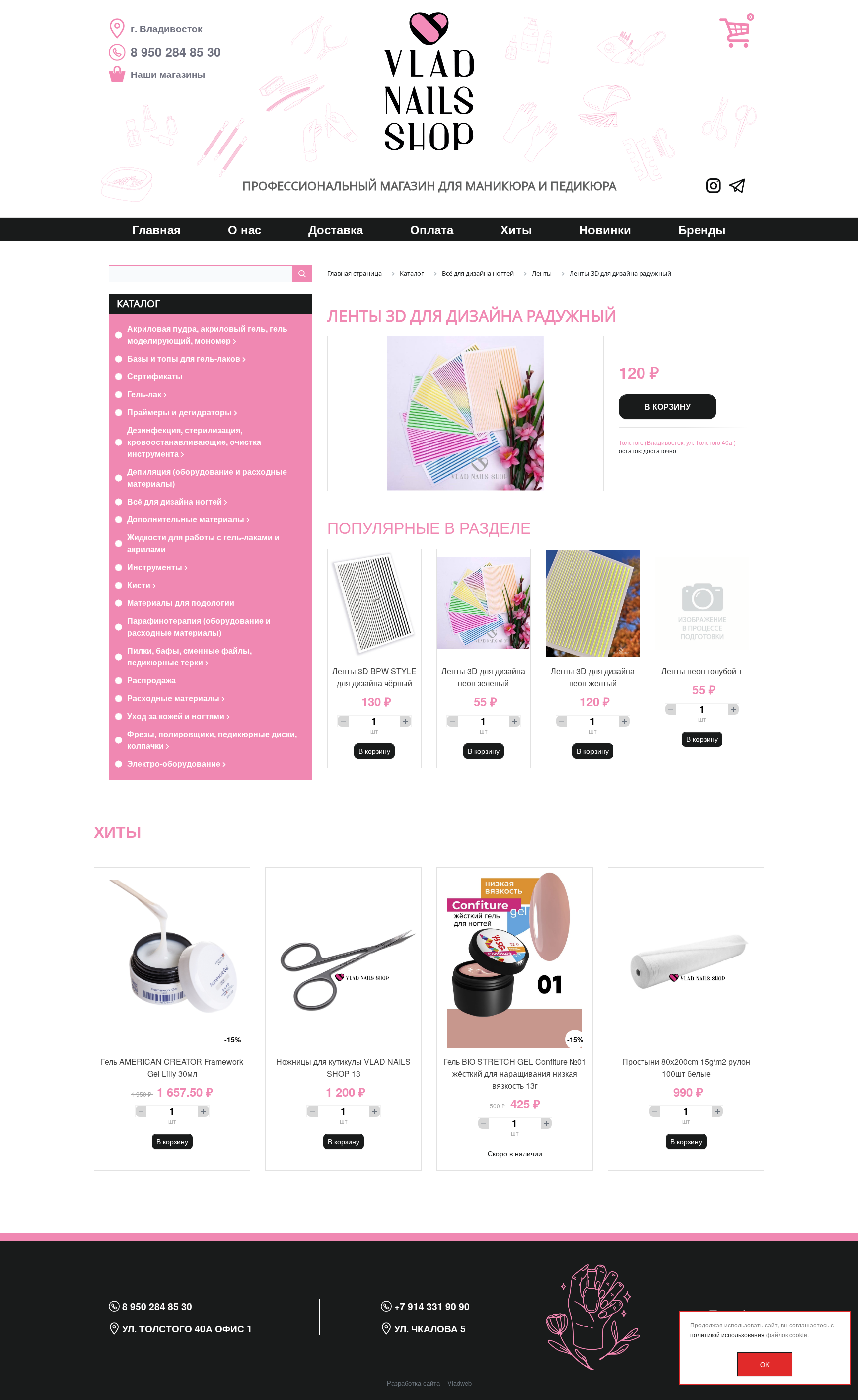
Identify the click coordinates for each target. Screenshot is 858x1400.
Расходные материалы (174, 698)
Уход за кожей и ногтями (176, 716)
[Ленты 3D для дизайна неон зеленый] (483, 603)
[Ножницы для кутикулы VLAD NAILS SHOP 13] (343, 958)
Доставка (335, 229)
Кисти (139, 584)
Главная (156, 229)
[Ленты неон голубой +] (702, 603)
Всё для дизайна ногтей (175, 501)
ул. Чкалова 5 (429, 1328)
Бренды (702, 229)
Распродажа (151, 680)
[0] (734, 33)
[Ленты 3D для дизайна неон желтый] (593, 603)
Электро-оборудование (174, 763)
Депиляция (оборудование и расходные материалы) (207, 477)
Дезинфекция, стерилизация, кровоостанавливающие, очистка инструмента (194, 441)
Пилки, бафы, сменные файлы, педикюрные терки (189, 656)
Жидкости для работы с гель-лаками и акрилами (203, 543)
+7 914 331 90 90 (431, 1306)
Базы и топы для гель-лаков (184, 358)
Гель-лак (145, 394)
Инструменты (155, 567)
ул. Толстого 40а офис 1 (186, 1328)
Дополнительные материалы (186, 519)
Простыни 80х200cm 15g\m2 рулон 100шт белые (686, 1067)
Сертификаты (155, 376)
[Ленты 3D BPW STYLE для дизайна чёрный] (374, 603)
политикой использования (727, 1334)
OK (765, 1364)
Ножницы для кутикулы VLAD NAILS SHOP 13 (343, 1067)
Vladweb (459, 1383)
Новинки (605, 229)
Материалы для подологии (180, 602)
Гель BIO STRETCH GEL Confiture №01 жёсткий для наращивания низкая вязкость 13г (514, 1073)
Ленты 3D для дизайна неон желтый (593, 677)
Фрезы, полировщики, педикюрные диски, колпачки (212, 739)
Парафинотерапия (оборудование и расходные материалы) (199, 626)
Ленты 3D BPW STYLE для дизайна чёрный (374, 677)
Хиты (516, 229)
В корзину (667, 406)
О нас (244, 229)
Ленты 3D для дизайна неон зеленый (483, 677)
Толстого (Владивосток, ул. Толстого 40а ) (677, 442)
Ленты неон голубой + (702, 671)
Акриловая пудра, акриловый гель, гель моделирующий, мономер (207, 334)
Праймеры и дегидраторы (180, 412)
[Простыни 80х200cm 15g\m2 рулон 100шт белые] (686, 958)
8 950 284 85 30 (156, 1306)
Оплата (431, 229)
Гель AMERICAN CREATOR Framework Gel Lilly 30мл (172, 1067)
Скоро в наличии (515, 1153)
